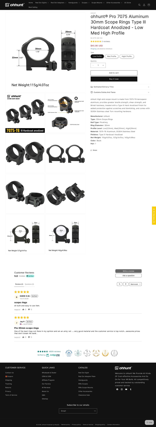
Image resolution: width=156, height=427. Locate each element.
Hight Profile (127, 56)
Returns (8, 387)
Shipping (93, 49)
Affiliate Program (48, 380)
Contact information (113, 424)
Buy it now (114, 79)
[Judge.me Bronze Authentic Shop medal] (96, 353)
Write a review (128, 271)
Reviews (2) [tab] (19, 284)
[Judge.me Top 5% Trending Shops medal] (114, 353)
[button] (42, 2)
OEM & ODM (46, 376)
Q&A (43, 395)
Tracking (8, 384)
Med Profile (111, 56)
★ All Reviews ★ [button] (154, 215)
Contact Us (9, 373)
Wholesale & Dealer (49, 373)
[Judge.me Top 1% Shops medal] (105, 353)
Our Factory (46, 384)
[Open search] (119, 284)
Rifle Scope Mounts (85, 387)
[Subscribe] (94, 410)
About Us (45, 391)
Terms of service (88, 424)
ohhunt (44, 424)
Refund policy (65, 424)
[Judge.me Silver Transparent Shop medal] (87, 353)
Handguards (83, 380)
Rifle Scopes (83, 384)
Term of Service (11, 395)
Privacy (8, 391)
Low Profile (97, 56)
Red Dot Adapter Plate (86, 376)
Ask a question (128, 275)
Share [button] (95, 150)
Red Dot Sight (83, 373)
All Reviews (46, 387)
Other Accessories (85, 391)
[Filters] (125, 284)
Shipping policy (100, 424)
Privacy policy (76, 424)
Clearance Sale (84, 395)
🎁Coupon (9, 376)
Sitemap (45, 399)
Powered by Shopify (53, 424)
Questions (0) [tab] (29, 284)
